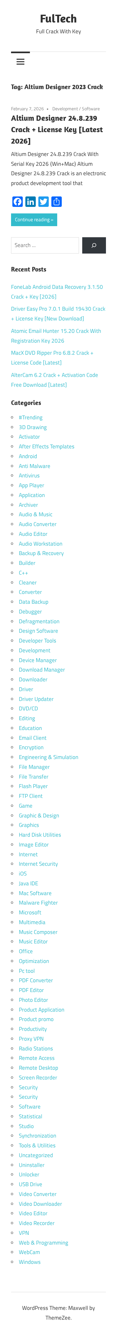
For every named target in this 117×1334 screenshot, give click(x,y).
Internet (28, 854)
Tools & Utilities (37, 1145)
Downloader (33, 679)
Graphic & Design (39, 815)
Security (28, 1087)
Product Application (41, 1009)
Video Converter (38, 1194)
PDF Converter (36, 980)
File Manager (34, 767)
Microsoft (30, 912)
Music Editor (33, 941)
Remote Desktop (38, 1067)
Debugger (30, 611)
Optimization (34, 961)
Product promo (36, 1019)
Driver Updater (36, 699)
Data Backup (33, 601)
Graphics (29, 825)
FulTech (58, 18)
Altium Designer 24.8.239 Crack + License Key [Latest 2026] (57, 129)
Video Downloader (40, 1204)
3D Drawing (33, 427)
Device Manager (38, 660)
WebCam (29, 1252)
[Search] (94, 245)
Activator (29, 436)
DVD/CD (28, 708)
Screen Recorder (38, 1077)
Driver (26, 689)
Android (28, 456)
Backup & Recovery (41, 553)
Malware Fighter (38, 902)
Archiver (28, 505)
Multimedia (32, 922)
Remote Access (37, 1058)
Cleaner (28, 582)
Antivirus (29, 475)
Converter (30, 592)
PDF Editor (31, 990)
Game (25, 805)
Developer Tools (37, 640)
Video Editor (33, 1213)
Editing (27, 718)
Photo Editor (33, 1000)
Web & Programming (43, 1242)
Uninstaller (32, 1165)
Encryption (31, 747)
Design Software (38, 631)
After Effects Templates (46, 446)
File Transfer (33, 776)
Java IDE (28, 883)
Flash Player (33, 786)
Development (65, 108)
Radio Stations (36, 1048)
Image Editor (34, 844)
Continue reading (32, 219)
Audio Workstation (40, 543)
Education (30, 728)
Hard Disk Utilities (40, 834)
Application (32, 495)
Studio (26, 1126)
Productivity (33, 1029)
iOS (23, 873)
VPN (24, 1233)
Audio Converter (38, 524)
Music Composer (38, 932)
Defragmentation (39, 621)
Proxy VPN (31, 1038)
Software (91, 108)
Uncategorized (36, 1155)
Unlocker (29, 1174)
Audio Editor (33, 534)
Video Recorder (37, 1223)
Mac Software (35, 893)
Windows (30, 1262)
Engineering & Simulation (48, 757)
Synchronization (37, 1135)
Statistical (30, 1116)
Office (26, 951)
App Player (31, 485)
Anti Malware (34, 466)
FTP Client (31, 796)
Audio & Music (35, 514)
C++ (23, 572)
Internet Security (38, 864)
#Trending (31, 417)
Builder (27, 563)
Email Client (32, 738)
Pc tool (27, 971)
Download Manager (42, 669)
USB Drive (30, 1184)
